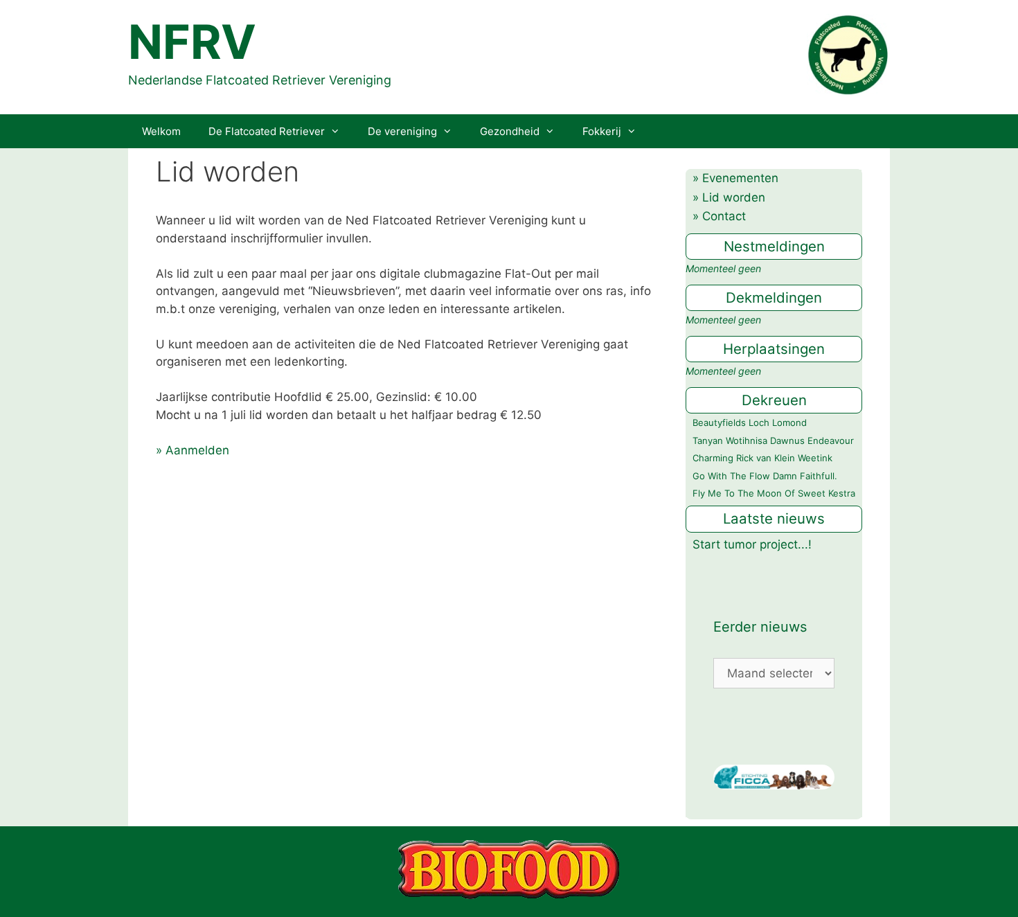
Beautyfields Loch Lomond (750, 422)
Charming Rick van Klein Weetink (762, 457)
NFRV (192, 41)
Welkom (161, 131)
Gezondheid (509, 131)
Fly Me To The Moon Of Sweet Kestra (774, 493)
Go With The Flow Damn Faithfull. (765, 475)
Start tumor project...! (752, 544)
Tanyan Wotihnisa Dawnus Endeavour (773, 440)
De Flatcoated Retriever (266, 131)
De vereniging (402, 131)
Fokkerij (601, 131)
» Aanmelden (192, 450)
